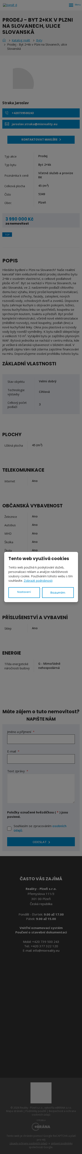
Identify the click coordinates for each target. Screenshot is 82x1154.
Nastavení (24, 592)
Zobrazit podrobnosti (38, 581)
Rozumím (57, 592)
